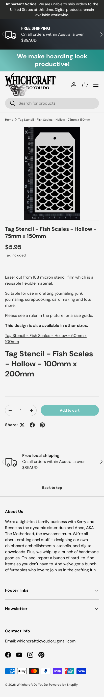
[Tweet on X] (22, 425)
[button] (84, 84)
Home (9, 120)
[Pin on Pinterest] (42, 425)
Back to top (52, 487)
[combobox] (52, 103)
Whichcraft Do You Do (32, 685)
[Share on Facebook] (32, 425)
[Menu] (95, 84)
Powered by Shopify (63, 685)
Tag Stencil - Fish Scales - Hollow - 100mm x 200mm (49, 363)
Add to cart (70, 410)
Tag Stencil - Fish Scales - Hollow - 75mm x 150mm (54, 120)
